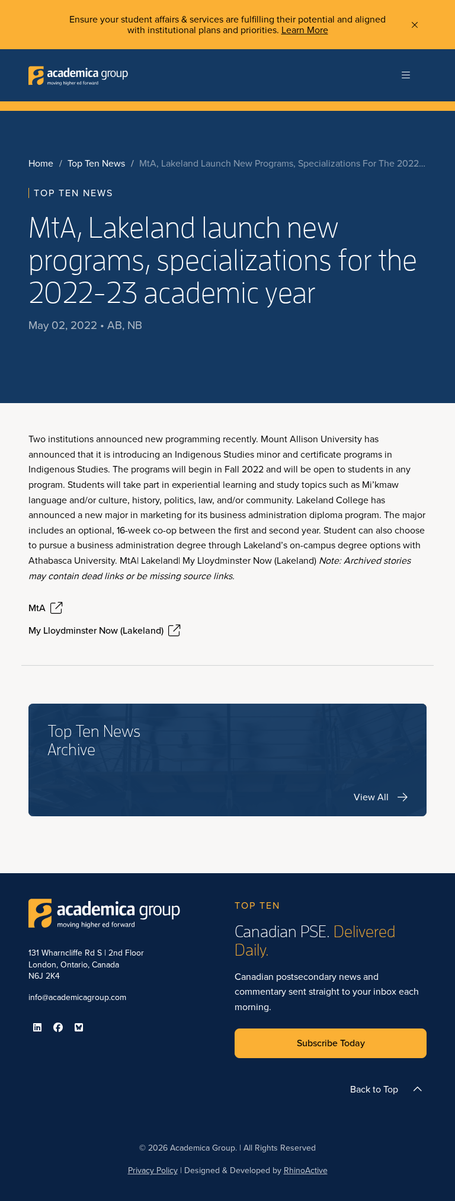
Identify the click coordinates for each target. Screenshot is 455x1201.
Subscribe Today (331, 1043)
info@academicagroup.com (77, 997)
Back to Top (374, 1089)
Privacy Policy (153, 1170)
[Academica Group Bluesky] (79, 1027)
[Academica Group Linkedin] (37, 1027)
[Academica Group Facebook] (58, 1027)
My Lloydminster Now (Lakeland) (96, 631)
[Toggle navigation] (406, 75)
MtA (37, 608)
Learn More (304, 30)
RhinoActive (306, 1170)
